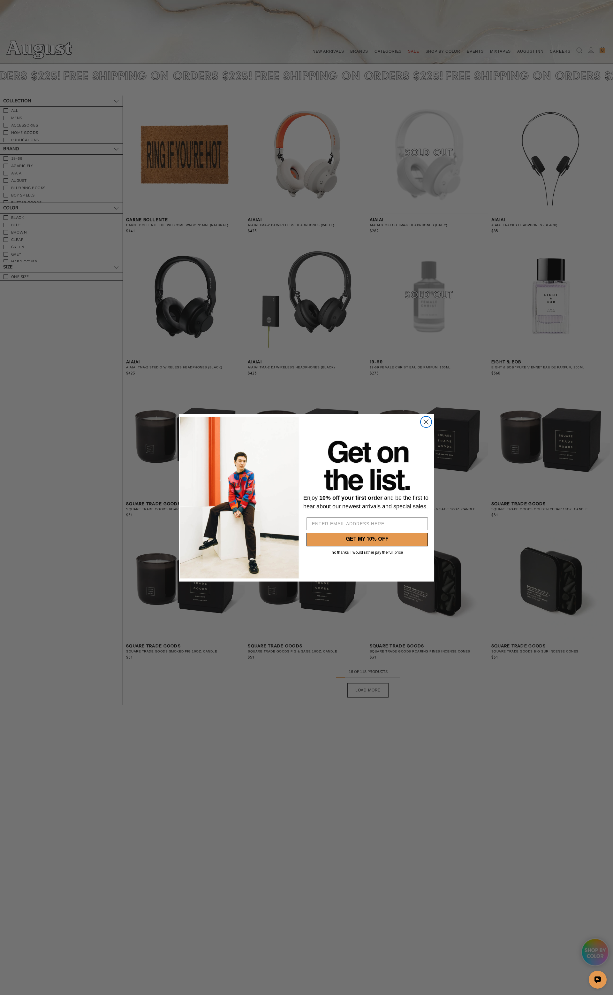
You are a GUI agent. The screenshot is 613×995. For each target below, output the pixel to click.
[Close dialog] (426, 422)
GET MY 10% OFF (367, 539)
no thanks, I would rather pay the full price (367, 553)
